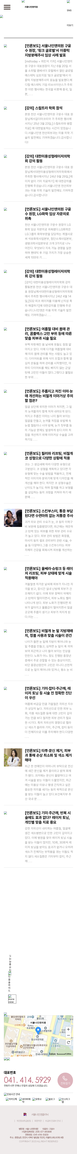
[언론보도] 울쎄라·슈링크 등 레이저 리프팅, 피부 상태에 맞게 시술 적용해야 (49, 592)
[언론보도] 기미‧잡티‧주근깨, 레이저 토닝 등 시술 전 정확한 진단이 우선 (49, 712)
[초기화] (68, 1042)
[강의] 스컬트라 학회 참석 (49, 125)
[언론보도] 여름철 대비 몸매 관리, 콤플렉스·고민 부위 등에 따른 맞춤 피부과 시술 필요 (49, 353)
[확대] (68, 1029)
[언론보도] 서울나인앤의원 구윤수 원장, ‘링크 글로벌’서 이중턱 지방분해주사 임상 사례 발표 (49, 70)
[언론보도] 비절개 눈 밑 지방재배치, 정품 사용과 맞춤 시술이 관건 (49, 652)
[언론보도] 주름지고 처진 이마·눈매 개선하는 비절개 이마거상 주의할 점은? (49, 415)
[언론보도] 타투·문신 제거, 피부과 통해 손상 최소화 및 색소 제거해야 (49, 774)
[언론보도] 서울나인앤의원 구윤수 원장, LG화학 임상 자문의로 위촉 (49, 233)
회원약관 (37, 1121)
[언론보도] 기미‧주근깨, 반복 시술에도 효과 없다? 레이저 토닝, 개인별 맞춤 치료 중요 (49, 837)
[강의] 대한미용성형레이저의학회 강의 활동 (49, 175)
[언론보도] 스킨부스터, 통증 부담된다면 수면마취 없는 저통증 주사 (49, 532)
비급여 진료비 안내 (52, 1121)
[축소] (68, 1035)
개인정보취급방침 (23, 1121)
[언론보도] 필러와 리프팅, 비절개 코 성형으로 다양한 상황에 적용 (49, 475)
